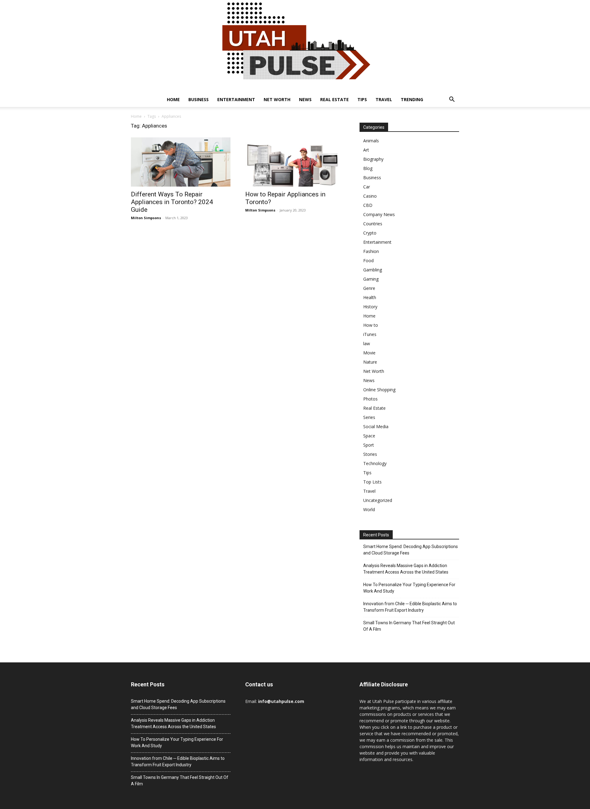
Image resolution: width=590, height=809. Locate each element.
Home (173, 99)
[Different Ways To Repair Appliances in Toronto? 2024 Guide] (180, 162)
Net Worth (277, 99)
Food (368, 260)
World (369, 509)
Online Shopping (379, 390)
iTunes (369, 334)
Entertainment (236, 99)
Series (369, 417)
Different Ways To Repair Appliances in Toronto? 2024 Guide (172, 202)
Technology (375, 463)
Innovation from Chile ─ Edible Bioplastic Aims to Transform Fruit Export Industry (410, 607)
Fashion (371, 251)
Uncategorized (377, 500)
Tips (362, 99)
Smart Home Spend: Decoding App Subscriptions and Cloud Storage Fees (410, 549)
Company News (379, 214)
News (305, 99)
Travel (384, 99)
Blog (367, 168)
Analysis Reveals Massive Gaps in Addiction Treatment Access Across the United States (405, 568)
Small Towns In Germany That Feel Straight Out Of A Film (409, 626)
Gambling (372, 270)
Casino (370, 196)
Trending (412, 99)
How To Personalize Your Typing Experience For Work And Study (409, 588)
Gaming (371, 279)
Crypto (369, 233)
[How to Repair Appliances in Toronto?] (295, 162)
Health (369, 297)
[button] (451, 100)
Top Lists (372, 482)
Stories (370, 454)
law (366, 343)
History (370, 307)
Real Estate (334, 99)
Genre (369, 288)
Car (366, 187)
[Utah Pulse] (295, 46)
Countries (372, 224)
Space (369, 436)
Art (366, 150)
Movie (369, 353)
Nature (370, 362)
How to (370, 325)
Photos (370, 399)
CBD (367, 205)
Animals (371, 141)
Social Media (375, 426)
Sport (368, 445)
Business (198, 99)
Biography (373, 159)
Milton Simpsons (146, 217)
